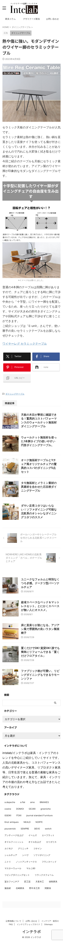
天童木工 (40, 881)
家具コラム (10, 19)
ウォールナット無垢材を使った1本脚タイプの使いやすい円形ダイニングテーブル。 (39, 441)
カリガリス (51, 842)
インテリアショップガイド (28, 924)
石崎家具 (20, 888)
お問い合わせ (52, 19)
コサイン (37, 848)
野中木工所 (34, 888)
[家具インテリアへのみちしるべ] (24, 8)
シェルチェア (11, 855)
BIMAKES (44, 802)
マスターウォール (13, 868)
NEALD (27, 822)
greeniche (46, 808)
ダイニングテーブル (14, 394)
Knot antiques (12, 822)
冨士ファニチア (12, 881)
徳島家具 (53, 881)
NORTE (39, 822)
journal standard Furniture (39, 815)
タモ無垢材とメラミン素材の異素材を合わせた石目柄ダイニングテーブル (39, 486)
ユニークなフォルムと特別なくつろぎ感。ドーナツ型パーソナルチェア (40, 583)
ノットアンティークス (26, 861)
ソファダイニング (41, 855)
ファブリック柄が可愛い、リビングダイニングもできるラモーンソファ (40, 674)
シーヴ (25, 855)
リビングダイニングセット (17, 875)
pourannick (10, 828)
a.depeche (10, 802)
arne (32, 802)
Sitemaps (48, 924)
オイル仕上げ (34, 842)
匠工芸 (27, 881)
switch (48, 828)
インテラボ (31, 931)
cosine (8, 808)
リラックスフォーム (44, 875)
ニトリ (8, 861)
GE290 (32, 808)
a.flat (22, 802)
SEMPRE (25, 828)
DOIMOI (20, 808)
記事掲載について (13, 921)
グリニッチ (23, 848)
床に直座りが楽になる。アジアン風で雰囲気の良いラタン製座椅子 (40, 628)
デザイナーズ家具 (31, 19)
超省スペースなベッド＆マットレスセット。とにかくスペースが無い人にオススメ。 (40, 606)
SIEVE (37, 828)
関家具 (48, 888)
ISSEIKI (8, 815)
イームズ (32, 835)
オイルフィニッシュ (14, 842)
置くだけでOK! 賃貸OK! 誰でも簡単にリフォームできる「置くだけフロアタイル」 (40, 651)
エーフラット (48, 835)
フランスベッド (49, 861)
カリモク (9, 848)
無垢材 (8, 888)
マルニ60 (30, 868)
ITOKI (18, 815)
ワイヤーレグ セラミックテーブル (24, 343)
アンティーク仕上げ (14, 835)
